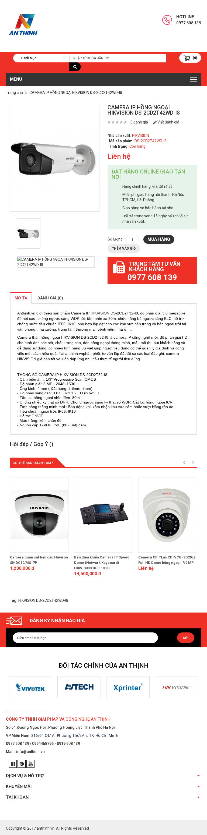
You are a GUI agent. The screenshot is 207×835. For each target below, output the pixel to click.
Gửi (186, 638)
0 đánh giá (139, 122)
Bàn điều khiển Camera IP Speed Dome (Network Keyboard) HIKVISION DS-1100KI (101, 562)
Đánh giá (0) (50, 298)
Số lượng (115, 239)
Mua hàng (158, 239)
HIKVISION (140, 135)
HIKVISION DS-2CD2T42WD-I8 (43, 600)
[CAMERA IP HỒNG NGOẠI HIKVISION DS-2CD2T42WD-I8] (54, 158)
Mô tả (21, 298)
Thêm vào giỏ (124, 248)
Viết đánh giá (168, 122)
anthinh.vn (45, 828)
